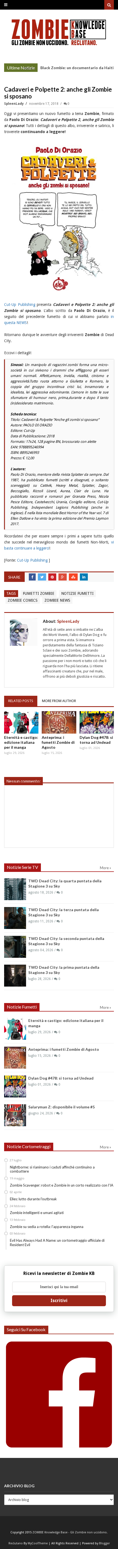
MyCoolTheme (38, 1543)
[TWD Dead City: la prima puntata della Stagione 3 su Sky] (15, 976)
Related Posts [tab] (20, 701)
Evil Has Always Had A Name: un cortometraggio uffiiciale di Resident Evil (57, 1242)
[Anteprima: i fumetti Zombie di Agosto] (59, 722)
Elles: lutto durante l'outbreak (33, 1199)
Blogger (104, 1543)
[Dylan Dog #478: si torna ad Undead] (97, 722)
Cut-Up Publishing (19, 304)
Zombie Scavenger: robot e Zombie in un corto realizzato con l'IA (61, 1185)
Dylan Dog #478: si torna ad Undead (96, 740)
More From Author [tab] (59, 701)
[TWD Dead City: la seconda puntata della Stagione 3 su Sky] (15, 947)
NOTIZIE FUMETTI (77, 593)
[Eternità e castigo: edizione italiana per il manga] (21, 722)
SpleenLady (14, 104)
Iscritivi (59, 1300)
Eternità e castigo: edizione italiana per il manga (21, 742)
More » (29, 68)
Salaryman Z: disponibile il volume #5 (61, 1107)
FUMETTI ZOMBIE (38, 593)
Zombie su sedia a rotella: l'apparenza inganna (46, 1226)
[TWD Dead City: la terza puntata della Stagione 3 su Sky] (15, 918)
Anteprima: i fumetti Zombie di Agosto (58, 742)
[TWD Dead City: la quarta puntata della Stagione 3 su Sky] (15, 889)
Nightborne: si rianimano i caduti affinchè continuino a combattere (52, 1169)
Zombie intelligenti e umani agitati (37, 1212)
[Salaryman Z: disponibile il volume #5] (15, 1115)
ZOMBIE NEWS (57, 600)
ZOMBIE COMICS (23, 600)
